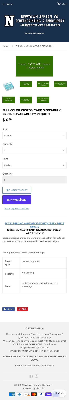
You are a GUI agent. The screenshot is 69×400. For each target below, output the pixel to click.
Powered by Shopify (33, 388)
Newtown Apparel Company (37, 385)
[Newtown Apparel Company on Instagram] (36, 376)
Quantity (7, 144)
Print (5, 158)
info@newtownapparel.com (34, 347)
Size (4, 129)
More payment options (17, 208)
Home (5, 46)
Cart (64, 4)
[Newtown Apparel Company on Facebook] (31, 376)
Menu (9, 4)
